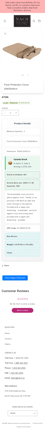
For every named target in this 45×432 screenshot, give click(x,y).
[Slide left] (17, 75)
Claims (8, 344)
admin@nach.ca (18, 378)
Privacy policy (38, 423)
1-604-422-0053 (18, 368)
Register (14, 103)
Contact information (23, 427)
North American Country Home (19, 423)
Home (7, 333)
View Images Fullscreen (15, 278)
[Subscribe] (34, 413)
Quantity (5, 108)
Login (5, 103)
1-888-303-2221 (21, 363)
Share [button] (6, 265)
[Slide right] (27, 75)
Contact (8, 339)
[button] (4, 21)
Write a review (22, 310)
